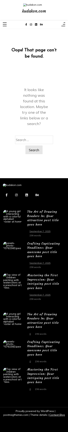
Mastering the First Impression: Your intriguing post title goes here (43, 281)
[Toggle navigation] (5, 25)
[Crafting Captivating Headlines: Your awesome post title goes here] (12, 256)
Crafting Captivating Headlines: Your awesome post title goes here (43, 250)
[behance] (41, 24)
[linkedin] (36, 24)
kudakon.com (34, 11)
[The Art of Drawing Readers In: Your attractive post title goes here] (12, 224)
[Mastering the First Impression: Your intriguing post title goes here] (12, 288)
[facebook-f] (26, 24)
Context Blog (57, 414)
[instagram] (31, 24)
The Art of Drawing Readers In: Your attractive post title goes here (43, 218)
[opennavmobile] (63, 25)
